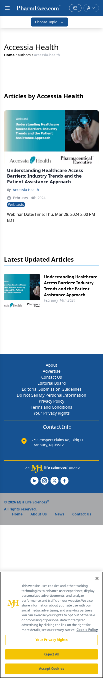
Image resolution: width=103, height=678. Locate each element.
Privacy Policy (51, 401)
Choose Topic (46, 22)
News (59, 514)
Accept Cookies (51, 668)
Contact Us (51, 377)
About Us (38, 514)
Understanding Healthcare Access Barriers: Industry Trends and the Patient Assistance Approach (70, 286)
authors (24, 55)
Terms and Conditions (51, 407)
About (51, 365)
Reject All (51, 654)
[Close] (97, 578)
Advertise (51, 371)
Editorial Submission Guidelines (52, 389)
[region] (51, 624)
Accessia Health (26, 189)
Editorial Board (52, 383)
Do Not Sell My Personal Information (51, 395)
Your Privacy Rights (52, 413)
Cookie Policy (87, 629)
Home (9, 55)
